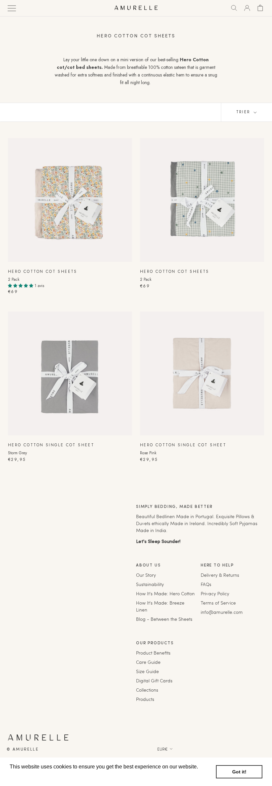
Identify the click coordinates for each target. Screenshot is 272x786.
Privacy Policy (215, 593)
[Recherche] (234, 8)
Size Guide (147, 671)
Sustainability (150, 584)
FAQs (206, 584)
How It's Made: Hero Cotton (165, 593)
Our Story (146, 575)
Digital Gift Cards (154, 680)
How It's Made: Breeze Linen (160, 606)
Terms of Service (218, 603)
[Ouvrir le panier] (260, 8)
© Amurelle (22, 750)
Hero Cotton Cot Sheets (42, 271)
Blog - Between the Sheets (164, 619)
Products (145, 699)
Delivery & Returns (220, 575)
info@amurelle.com (222, 612)
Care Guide (148, 662)
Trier (244, 112)
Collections (147, 690)
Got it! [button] (239, 771)
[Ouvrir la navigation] (12, 8)
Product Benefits (153, 653)
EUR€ (162, 749)
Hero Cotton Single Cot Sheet (51, 445)
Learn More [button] (24, 775)
